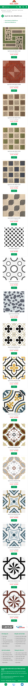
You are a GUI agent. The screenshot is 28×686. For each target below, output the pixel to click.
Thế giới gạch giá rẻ (7, 658)
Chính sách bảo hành (20, 656)
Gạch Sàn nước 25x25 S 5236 (14, 51)
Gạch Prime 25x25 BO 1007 (14, 414)
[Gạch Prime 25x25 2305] (14, 301)
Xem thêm (5, 646)
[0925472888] (5, 684)
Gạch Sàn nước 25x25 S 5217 (14, 184)
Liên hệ (4, 638)
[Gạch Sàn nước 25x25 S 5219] (14, 105)
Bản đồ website (6, 643)
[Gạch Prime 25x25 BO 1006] (14, 435)
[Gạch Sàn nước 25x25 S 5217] (14, 172)
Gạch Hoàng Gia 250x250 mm (11, 20)
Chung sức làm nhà (7, 653)
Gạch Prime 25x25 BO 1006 (14, 447)
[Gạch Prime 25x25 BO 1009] (14, 334)
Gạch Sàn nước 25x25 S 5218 (14, 151)
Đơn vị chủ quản (19, 660)
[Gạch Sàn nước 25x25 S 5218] (14, 138)
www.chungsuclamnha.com (7, 677)
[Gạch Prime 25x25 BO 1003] (14, 535)
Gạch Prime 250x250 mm (10, 22)
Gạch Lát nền (20, 10)
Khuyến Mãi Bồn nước (20, 641)
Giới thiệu (5, 636)
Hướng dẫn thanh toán (8, 641)
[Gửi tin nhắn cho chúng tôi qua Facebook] (22, 684)
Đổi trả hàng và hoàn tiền (21, 654)
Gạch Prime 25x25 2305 (14, 313)
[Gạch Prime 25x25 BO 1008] (14, 368)
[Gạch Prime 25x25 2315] (14, 237)
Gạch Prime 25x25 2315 (14, 248)
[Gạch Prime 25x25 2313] (14, 269)
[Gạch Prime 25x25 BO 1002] (14, 568)
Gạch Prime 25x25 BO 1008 (14, 380)
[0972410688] (14, 684)
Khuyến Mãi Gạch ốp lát (21, 640)
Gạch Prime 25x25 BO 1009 (14, 347)
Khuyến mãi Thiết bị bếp (21, 636)
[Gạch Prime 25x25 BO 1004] (14, 501)
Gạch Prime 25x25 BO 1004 (14, 514)
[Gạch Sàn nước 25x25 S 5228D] (14, 72)
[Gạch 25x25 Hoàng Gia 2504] (14, 205)
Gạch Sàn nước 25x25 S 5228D (14, 84)
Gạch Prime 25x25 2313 (14, 281)
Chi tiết (14, 57)
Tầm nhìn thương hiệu (8, 640)
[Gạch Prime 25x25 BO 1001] (14, 602)
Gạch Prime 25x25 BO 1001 (14, 614)
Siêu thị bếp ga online (7, 654)
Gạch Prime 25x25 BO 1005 (14, 480)
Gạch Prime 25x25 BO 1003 (14, 547)
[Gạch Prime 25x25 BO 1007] (14, 401)
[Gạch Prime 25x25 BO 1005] (14, 468)
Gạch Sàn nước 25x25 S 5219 (14, 117)
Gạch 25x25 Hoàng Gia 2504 (14, 218)
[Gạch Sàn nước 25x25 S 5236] (14, 38)
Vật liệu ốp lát (14, 10)
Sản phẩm (9, 10)
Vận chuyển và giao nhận (21, 653)
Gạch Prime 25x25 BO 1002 (14, 581)
